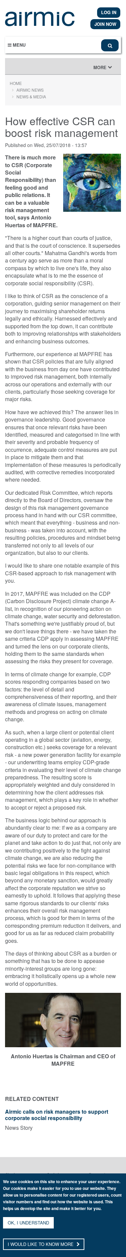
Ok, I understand (28, 1222)
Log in (108, 12)
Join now (105, 24)
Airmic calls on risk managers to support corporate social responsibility (56, 1115)
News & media (31, 96)
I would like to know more (41, 1244)
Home (16, 83)
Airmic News (30, 90)
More (104, 69)
